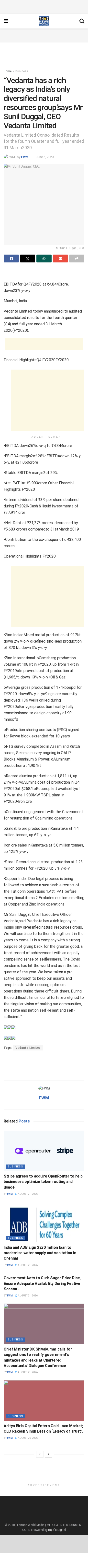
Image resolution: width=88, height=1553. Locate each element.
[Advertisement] (44, 6)
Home (7, 71)
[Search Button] (81, 21)
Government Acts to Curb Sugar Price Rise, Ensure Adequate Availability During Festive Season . (42, 1283)
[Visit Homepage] (44, 21)
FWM (25, 157)
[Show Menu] (6, 21)
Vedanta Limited (28, 1048)
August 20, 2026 (27, 1438)
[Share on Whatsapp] (44, 258)
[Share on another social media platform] (76, 258)
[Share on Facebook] (11, 258)
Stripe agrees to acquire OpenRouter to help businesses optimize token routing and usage (43, 1182)
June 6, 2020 (45, 157)
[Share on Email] (60, 258)
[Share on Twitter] (27, 258)
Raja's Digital (57, 1530)
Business (21, 71)
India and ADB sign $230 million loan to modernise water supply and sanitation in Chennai (40, 1253)
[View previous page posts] (40, 1454)
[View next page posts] (48, 1454)
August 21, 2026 (27, 1194)
